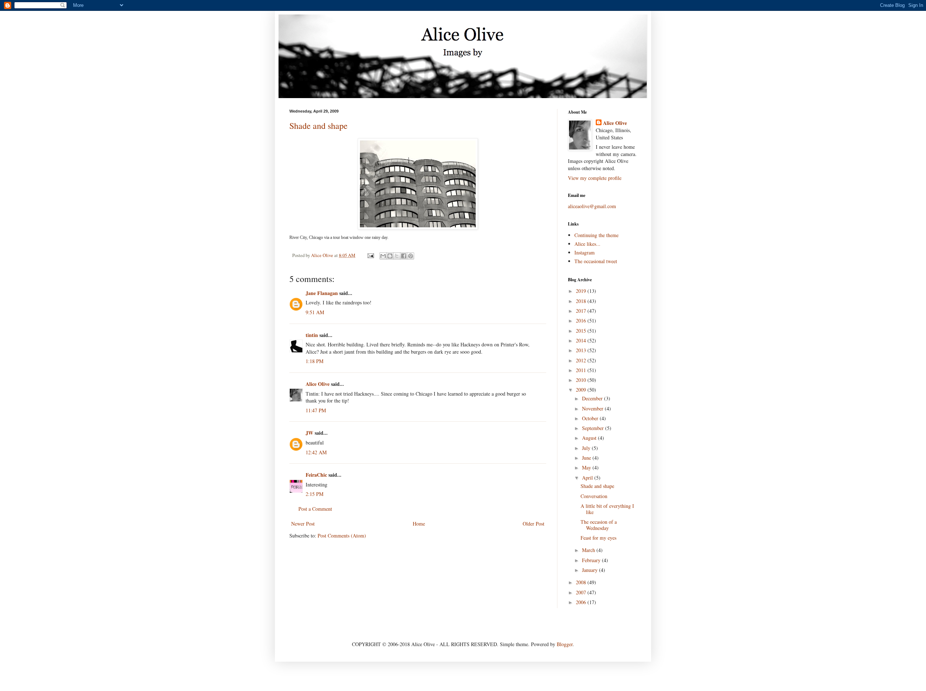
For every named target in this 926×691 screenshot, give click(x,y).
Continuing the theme (596, 235)
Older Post (533, 523)
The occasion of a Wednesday (599, 524)
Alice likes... (587, 243)
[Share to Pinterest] (410, 256)
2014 (581, 340)
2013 (581, 350)
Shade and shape (318, 125)
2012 (581, 360)
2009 (581, 389)
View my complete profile (594, 177)
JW (309, 433)
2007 (581, 592)
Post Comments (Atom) (342, 535)
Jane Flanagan (322, 293)
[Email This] (383, 256)
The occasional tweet (595, 261)
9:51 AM (315, 312)
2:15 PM (314, 493)
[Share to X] (396, 256)
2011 (581, 370)
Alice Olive (318, 384)
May (587, 467)
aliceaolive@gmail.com (592, 206)
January (590, 569)
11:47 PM (316, 410)
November (593, 408)
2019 (581, 290)
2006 (581, 602)
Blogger (565, 644)
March (589, 550)
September (593, 428)
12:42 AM (316, 452)
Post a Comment (315, 508)
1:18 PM (314, 361)
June (587, 457)
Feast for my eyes (598, 537)
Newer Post (303, 523)
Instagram (584, 252)
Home (419, 523)
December (593, 398)
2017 (581, 310)
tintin (312, 335)
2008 (581, 582)
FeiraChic (316, 475)
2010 (581, 379)
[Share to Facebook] (403, 256)
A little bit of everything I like (607, 508)
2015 (581, 330)
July (587, 447)
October (591, 418)
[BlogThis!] (390, 256)
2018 (581, 301)
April (588, 477)
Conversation (594, 496)
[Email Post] (370, 255)
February (592, 560)
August (590, 437)
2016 (581, 320)
